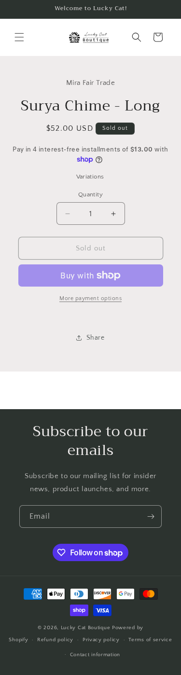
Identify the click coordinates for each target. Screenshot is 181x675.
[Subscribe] (150, 516)
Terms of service (150, 640)
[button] (19, 37)
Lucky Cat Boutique (86, 628)
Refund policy (55, 640)
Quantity (90, 194)
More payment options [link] (90, 298)
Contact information (95, 655)
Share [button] (95, 338)
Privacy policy (101, 640)
